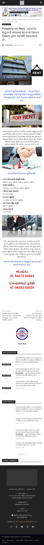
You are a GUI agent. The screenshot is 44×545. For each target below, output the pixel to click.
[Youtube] (33, 527)
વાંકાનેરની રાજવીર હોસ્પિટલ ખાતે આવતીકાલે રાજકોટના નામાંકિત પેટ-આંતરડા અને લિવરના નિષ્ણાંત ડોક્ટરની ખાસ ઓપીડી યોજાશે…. (29, 360)
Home (4, 19)
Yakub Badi (9, 45)
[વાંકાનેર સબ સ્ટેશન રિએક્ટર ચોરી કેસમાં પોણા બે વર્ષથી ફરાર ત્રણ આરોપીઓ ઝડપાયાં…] (8, 422)
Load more (21, 454)
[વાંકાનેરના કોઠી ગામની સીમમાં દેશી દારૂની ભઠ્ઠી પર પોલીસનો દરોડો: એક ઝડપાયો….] (8, 446)
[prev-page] (3, 392)
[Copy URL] (29, 50)
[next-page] (6, 392)
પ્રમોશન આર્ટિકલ (11, 19)
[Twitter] (15, 50)
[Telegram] (20, 50)
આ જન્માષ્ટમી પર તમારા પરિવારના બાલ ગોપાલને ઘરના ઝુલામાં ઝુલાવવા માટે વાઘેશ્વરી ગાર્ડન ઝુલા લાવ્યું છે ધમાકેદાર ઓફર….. (28, 383)
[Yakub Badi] (3, 45)
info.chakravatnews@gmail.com (26, 522)
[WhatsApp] (25, 50)
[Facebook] (10, 50)
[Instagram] (17, 527)
